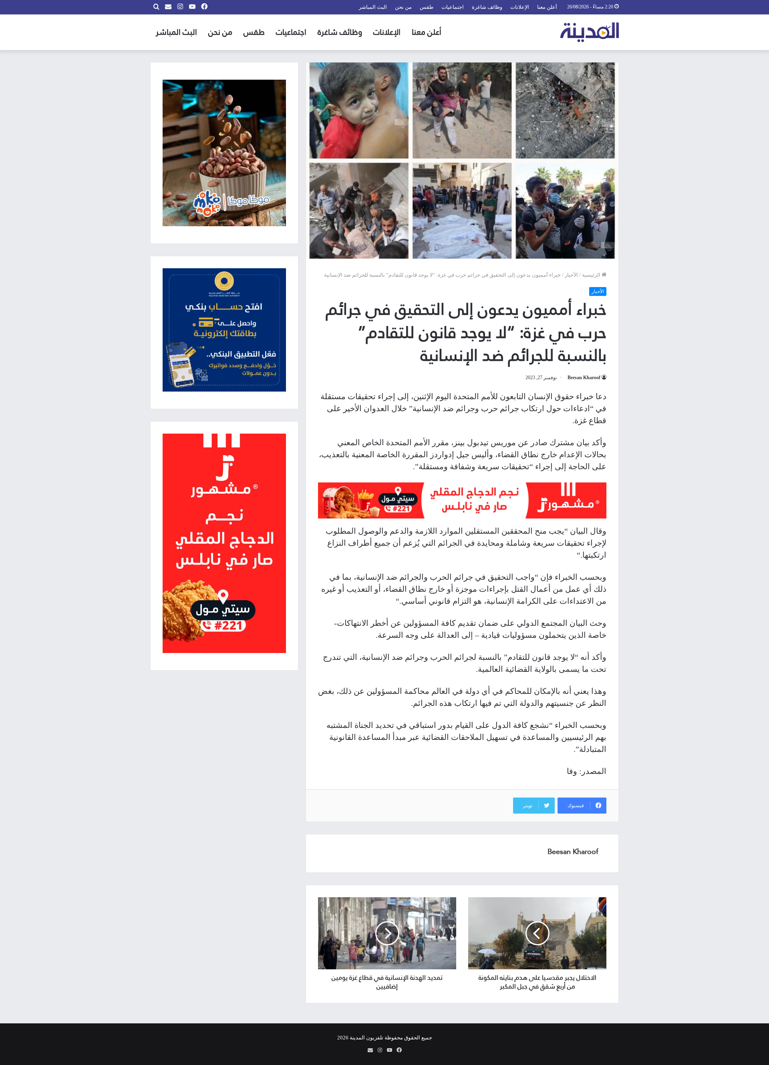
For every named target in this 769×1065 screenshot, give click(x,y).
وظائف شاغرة (487, 7)
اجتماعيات (452, 7)
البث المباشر (373, 7)
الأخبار (571, 275)
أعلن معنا (547, 7)
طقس (426, 7)
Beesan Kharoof (584, 377)
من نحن (403, 7)
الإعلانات (519, 7)
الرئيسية (592, 275)
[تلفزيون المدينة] (589, 32)
